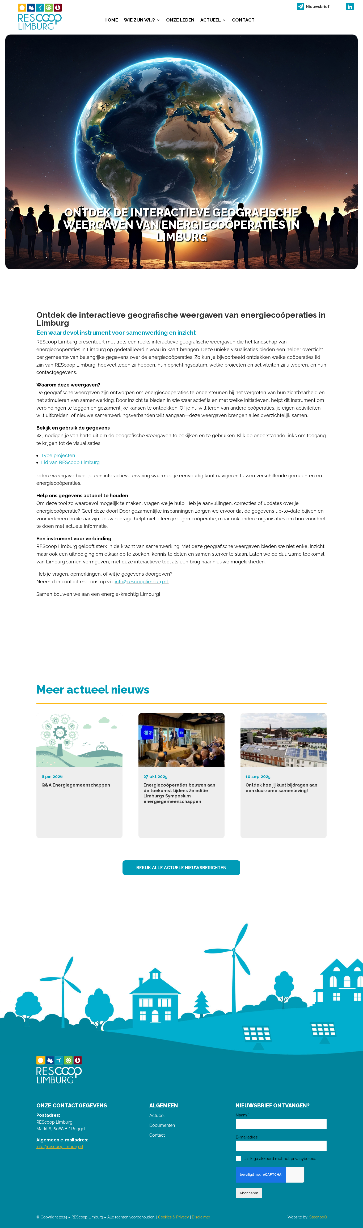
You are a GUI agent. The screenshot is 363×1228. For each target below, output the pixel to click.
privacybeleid (303, 1158)
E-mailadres (248, 1137)
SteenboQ (318, 1217)
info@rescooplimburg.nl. (142, 581)
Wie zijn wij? (139, 20)
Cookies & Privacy (173, 1217)
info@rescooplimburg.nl (59, 1146)
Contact (243, 20)
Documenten (162, 1125)
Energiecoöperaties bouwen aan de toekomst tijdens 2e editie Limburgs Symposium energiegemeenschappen (179, 793)
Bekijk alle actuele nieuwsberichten (181, 867)
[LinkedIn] (350, 6)
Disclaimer (201, 1217)
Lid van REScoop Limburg (70, 462)
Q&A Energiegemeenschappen (75, 785)
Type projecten (58, 455)
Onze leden (180, 20)
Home (111, 20)
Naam (242, 1115)
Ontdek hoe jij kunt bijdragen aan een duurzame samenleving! (281, 788)
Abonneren (249, 1193)
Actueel (210, 20)
